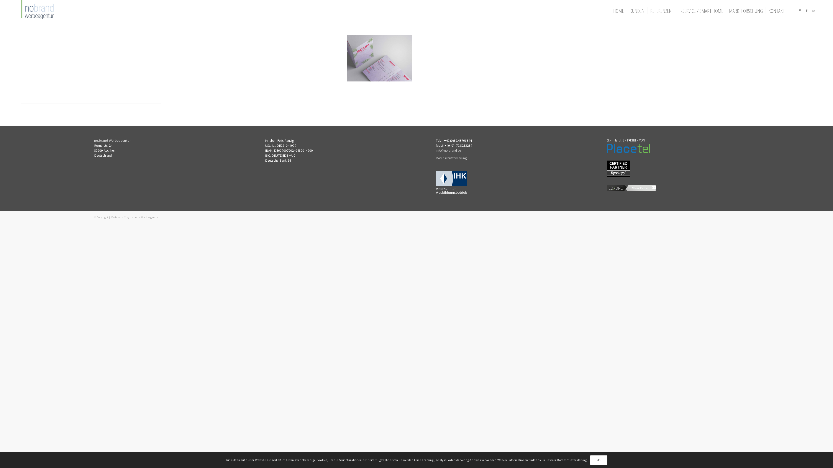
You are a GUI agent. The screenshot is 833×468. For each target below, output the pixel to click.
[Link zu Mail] (813, 10)
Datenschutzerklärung (451, 158)
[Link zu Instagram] (800, 10)
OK (599, 460)
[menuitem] (618, 11)
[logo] (37, 11)
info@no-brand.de (448, 150)
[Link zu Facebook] (806, 10)
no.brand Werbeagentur (144, 217)
